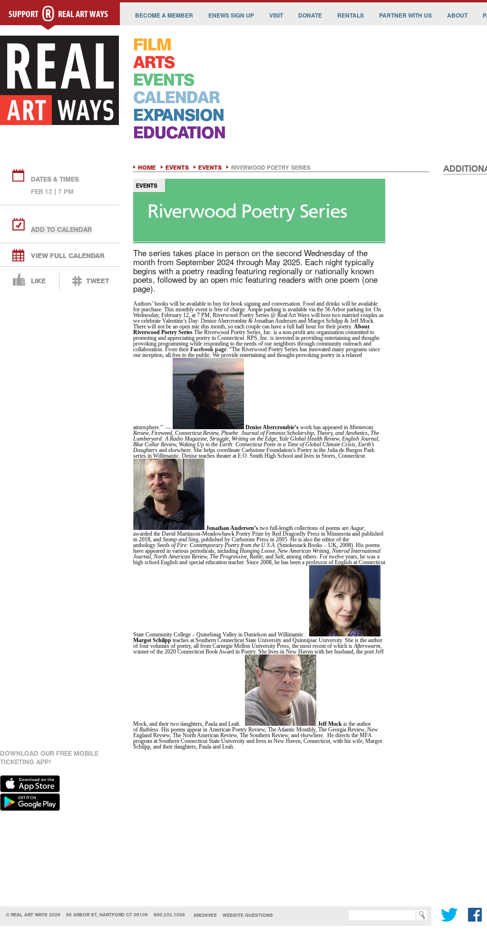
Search (334, 915)
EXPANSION (178, 115)
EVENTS (163, 80)
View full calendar (68, 256)
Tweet (97, 281)
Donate (310, 15)
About (457, 15)
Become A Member (164, 15)
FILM (152, 45)
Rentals (350, 15)
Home (147, 167)
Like (38, 281)
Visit (276, 15)
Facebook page (208, 349)
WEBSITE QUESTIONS (248, 915)
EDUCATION (179, 133)
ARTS (154, 62)
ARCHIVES (205, 915)
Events (177, 167)
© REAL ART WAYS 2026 (33, 915)
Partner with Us (405, 15)
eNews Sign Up (231, 15)
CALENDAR (176, 97)
